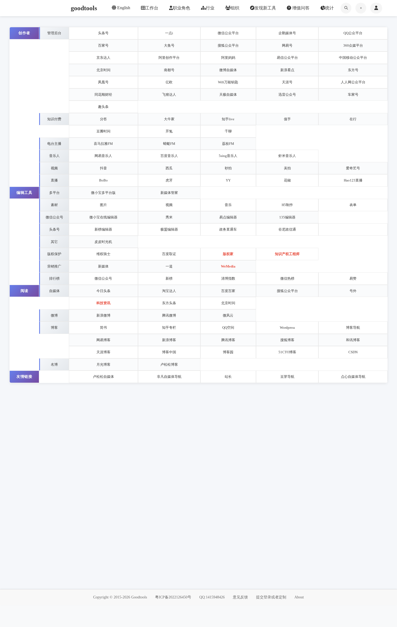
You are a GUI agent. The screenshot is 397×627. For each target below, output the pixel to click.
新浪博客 (169, 340)
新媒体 (103, 266)
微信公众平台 (228, 33)
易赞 (352, 278)
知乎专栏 (169, 328)
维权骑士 (103, 254)
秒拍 (228, 168)
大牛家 (169, 119)
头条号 (103, 33)
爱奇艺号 (353, 168)
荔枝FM (228, 144)
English (123, 7)
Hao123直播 (353, 180)
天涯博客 (103, 352)
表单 (352, 205)
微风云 (228, 315)
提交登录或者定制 (271, 597)
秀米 (169, 217)
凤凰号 (103, 82)
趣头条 (103, 107)
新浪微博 (103, 315)
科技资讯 (103, 303)
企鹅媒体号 (287, 33)
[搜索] (346, 8)
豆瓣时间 (103, 131)
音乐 (228, 205)
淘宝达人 (169, 291)
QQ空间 (228, 328)
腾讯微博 (169, 315)
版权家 (228, 254)
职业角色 (181, 8)
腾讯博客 (228, 340)
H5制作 (287, 205)
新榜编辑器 (103, 229)
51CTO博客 (287, 352)
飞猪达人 (169, 94)
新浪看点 (287, 70)
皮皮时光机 (103, 242)
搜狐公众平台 (228, 45)
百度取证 (169, 254)
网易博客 (103, 340)
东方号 (353, 70)
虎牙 (169, 180)
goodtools (84, 8)
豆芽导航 (287, 377)
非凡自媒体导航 (169, 377)
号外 (352, 291)
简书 (103, 328)
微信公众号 (103, 278)
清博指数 (228, 278)
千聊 (228, 131)
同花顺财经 (103, 94)
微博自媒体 (228, 70)
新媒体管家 (169, 193)
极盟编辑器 (169, 229)
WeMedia (228, 266)
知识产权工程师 (287, 254)
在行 (352, 119)
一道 (169, 266)
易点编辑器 (228, 217)
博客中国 (169, 352)
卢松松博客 (169, 364)
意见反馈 (240, 597)
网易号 (287, 45)
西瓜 (169, 168)
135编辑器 (287, 217)
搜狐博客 (287, 340)
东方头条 (169, 303)
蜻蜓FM (169, 144)
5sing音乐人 (228, 156)
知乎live (228, 119)
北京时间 (103, 70)
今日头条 (103, 291)
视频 (169, 205)
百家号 (103, 45)
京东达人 (103, 58)
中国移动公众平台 (353, 58)
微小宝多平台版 (103, 193)
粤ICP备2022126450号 (173, 597)
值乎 (287, 119)
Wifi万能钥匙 (228, 82)
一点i (169, 33)
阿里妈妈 (228, 58)
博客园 (228, 352)
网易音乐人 (103, 156)
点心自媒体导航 (353, 377)
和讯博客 (353, 340)
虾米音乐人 (287, 156)
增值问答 (300, 8)
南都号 (169, 70)
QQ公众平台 (353, 33)
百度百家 (228, 291)
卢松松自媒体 (103, 377)
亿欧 (169, 82)
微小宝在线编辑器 (103, 217)
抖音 (103, 168)
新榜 (169, 278)
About (299, 597)
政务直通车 (228, 229)
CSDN (353, 352)
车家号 (353, 94)
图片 (103, 205)
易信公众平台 (287, 58)
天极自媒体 (228, 94)
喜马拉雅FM (103, 144)
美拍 (287, 168)
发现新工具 (265, 8)
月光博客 (103, 364)
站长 (228, 377)
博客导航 (353, 328)
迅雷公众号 (287, 94)
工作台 (151, 8)
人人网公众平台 (353, 82)
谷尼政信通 (287, 229)
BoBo (103, 180)
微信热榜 (287, 278)
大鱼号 (169, 45)
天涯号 (287, 82)
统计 (329, 8)
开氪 (169, 131)
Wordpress (287, 328)
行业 (210, 8)
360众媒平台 (353, 45)
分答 (103, 119)
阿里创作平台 (169, 58)
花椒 (287, 180)
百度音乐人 (169, 156)
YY (228, 180)
